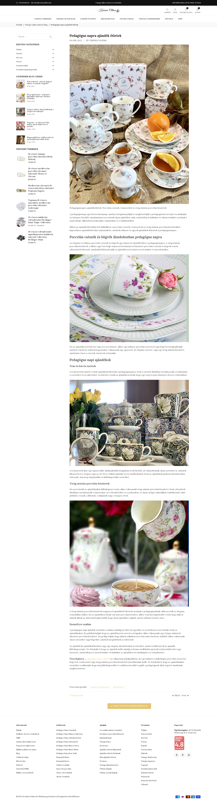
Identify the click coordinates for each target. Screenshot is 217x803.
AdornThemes (73, 796)
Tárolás (19, 53)
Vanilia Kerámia (22, 757)
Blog (18, 753)
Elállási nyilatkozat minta (26, 750)
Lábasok (144, 784)
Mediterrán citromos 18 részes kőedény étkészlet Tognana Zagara (41, 188)
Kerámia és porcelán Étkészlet (112, 734)
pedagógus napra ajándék (98, 658)
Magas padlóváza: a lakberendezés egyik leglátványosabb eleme (40, 138)
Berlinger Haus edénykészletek (68, 738)
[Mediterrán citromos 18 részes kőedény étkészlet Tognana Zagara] (21, 190)
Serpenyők (145, 777)
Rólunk (18, 730)
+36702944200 (24, 3)
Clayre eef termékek (64, 773)
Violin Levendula (62, 765)
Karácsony (104, 746)
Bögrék (144, 746)
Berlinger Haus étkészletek (67, 742)
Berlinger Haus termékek (66, 730)
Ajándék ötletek (88, 19)
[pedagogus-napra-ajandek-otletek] (129, 553)
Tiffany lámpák (106, 769)
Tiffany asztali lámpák (108, 773)
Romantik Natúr (62, 757)
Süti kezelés (21, 761)
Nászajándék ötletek (108, 757)
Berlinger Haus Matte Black (67, 750)
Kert (180, 19)
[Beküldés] (51, 36)
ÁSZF (18, 738)
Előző (177, 695)
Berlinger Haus (108, 19)
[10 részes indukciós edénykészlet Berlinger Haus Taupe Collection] (21, 222)
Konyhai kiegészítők (149, 769)
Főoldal (19, 25)
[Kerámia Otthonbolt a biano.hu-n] (179, 743)
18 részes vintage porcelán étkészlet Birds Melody (40, 156)
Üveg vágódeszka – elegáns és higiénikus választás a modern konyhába (38, 96)
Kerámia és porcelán (66, 19)
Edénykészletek (147, 773)
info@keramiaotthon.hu (42, 3)
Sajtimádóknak (106, 738)
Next (183, 695)
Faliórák (144, 753)
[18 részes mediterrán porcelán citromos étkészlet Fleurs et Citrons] (21, 174)
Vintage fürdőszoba (149, 757)
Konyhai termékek (43, 19)
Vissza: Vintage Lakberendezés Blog (130, 706)
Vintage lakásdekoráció (109, 765)
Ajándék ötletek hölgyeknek (110, 750)
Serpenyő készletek (148, 780)
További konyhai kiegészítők (26, 70)
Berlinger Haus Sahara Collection (69, 734)
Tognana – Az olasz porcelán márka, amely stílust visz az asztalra (38, 124)
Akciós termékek (63, 777)
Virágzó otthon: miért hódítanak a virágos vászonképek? (40, 110)
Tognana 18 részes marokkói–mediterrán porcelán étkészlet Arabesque (39, 204)
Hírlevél (19, 765)
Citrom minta (146, 750)
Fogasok (144, 765)
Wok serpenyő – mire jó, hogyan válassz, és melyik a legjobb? (39, 82)
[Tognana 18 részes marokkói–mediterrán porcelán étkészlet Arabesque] (21, 206)
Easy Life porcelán (63, 769)
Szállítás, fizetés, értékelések (27, 734)
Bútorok (169, 19)
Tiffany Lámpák (127, 19)
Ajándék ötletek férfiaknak (110, 753)
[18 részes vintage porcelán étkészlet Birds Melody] (21, 158)
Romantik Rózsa (62, 761)
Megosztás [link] (77, 695)
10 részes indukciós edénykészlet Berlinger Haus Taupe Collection (40, 220)
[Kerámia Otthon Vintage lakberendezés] (109, 10)
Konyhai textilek (22, 66)
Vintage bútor (105, 742)
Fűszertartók (146, 734)
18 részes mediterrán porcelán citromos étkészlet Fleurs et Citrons (38, 172)
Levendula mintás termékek (111, 730)
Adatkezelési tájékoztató (26, 742)
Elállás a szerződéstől (24, 773)
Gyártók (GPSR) (22, 769)
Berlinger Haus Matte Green (67, 746)
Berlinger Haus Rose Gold (66, 753)
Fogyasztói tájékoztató (25, 746)
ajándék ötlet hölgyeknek (100, 687)
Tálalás (19, 49)
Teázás (19, 62)
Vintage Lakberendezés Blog (36, 25)
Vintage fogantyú (148, 761)
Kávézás (19, 57)
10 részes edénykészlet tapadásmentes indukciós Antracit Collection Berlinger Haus (40, 235)
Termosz (103, 761)
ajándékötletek (118, 687)
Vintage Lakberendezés (149, 19)
